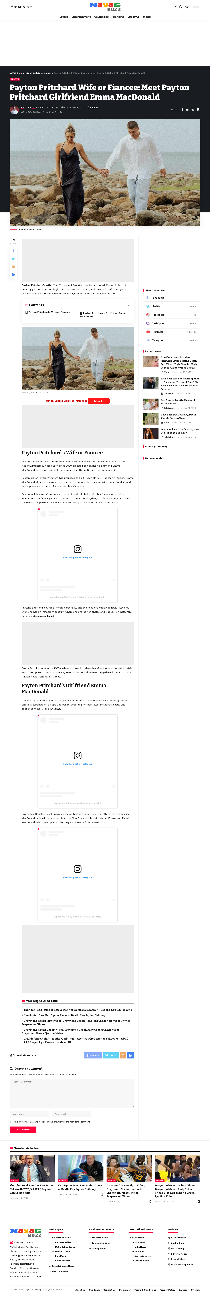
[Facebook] (12, 7)
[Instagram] (28, 7)
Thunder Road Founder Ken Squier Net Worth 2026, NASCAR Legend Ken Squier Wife (78, 1009)
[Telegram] (31, 7)
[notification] (176, 7)
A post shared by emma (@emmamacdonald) (77, 803)
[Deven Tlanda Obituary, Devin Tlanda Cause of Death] (150, 419)
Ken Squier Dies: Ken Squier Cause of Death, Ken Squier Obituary (65, 1015)
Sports (15, 79)
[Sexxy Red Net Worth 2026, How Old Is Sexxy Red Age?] (150, 433)
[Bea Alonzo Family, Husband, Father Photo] (150, 404)
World (167, 372)
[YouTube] (20, 7)
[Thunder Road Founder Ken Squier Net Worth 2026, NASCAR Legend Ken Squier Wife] (32, 1168)
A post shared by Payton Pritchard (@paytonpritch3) (77, 597)
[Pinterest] (24, 7)
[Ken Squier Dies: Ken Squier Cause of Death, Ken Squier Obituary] (80, 1168)
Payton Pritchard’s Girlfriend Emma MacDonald (103, 315)
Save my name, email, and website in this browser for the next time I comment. (52, 1122)
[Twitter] (16, 7)
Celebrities (169, 393)
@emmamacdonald (43, 616)
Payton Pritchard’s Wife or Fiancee (49, 312)
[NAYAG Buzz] (105, 7)
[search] (180, 7)
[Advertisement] (105, 42)
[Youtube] (171, 332)
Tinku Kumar (28, 107)
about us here (32, 1276)
